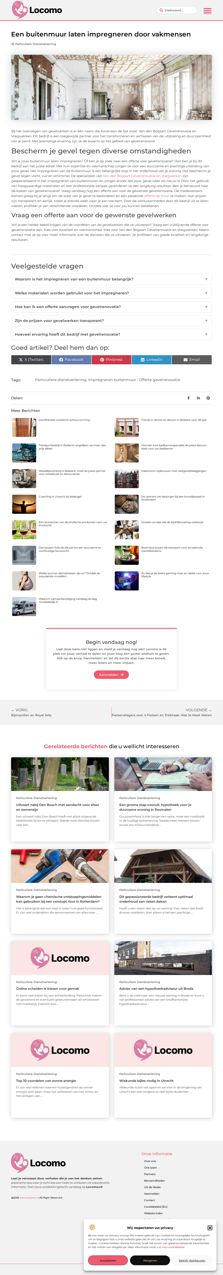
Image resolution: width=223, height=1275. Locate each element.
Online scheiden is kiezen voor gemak (47, 989)
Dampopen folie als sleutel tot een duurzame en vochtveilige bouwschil (70, 549)
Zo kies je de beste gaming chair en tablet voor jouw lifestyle (175, 575)
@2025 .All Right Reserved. (37, 1197)
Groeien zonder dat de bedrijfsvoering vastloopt (172, 522)
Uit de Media (152, 1187)
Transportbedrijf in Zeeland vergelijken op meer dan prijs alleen (72, 447)
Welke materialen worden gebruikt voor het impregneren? (111, 293)
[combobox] (177, 10)
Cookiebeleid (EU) (155, 1206)
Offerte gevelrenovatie (159, 380)
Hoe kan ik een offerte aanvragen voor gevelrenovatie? (111, 307)
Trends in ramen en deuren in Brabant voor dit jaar (174, 419)
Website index (153, 1213)
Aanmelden (151, 1193)
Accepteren (108, 1260)
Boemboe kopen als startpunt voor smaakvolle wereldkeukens (172, 549)
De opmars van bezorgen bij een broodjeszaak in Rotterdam (173, 498)
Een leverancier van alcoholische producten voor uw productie (73, 524)
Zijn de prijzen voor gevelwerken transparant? (111, 320)
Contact (149, 1200)
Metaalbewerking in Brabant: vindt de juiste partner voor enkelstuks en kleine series (72, 472)
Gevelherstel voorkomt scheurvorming (64, 419)
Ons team (150, 1167)
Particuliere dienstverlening (35, 44)
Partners (149, 1174)
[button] (210, 1228)
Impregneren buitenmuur (112, 380)
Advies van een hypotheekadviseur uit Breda (156, 989)
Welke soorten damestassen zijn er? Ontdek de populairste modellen (69, 575)
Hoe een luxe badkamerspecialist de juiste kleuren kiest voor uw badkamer (173, 447)
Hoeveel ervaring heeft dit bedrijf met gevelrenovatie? (111, 334)
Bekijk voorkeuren (192, 1260)
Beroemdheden (154, 1180)
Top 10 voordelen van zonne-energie (46, 1081)
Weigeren (150, 1260)
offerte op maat (156, 196)
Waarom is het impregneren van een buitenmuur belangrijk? (111, 279)
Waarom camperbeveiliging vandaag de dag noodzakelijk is (68, 600)
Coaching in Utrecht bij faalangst (60, 496)
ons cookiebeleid (173, 1247)
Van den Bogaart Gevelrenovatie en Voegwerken (142, 176)
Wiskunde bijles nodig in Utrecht (146, 1081)
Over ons (150, 1161)
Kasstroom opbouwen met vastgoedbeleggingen (173, 471)
